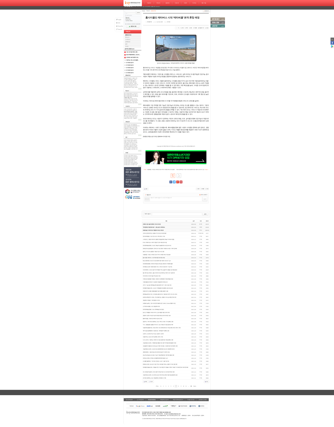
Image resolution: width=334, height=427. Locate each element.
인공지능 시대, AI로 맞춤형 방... (131, 124)
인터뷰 (126, 46)
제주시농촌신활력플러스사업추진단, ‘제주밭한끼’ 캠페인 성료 (156, 330)
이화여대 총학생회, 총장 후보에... (131, 102)
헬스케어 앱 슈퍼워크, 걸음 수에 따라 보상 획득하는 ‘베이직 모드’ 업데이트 (159, 272)
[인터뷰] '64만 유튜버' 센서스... (131, 155)
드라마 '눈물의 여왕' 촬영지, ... (130, 80)
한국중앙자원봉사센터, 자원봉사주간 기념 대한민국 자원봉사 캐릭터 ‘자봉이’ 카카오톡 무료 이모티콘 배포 (165, 367)
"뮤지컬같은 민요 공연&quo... (130, 144)
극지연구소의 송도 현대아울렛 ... (131, 129)
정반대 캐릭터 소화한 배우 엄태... (131, 158)
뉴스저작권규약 (140, 399)
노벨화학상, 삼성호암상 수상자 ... (131, 128)
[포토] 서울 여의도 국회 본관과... (131, 113)
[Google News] (332, 46)
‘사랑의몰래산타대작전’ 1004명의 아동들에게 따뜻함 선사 (155, 282)
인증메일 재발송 (129, 20)
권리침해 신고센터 (203, 399)
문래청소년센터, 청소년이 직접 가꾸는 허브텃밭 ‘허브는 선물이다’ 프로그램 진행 (160, 364)
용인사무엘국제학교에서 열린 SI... (131, 95)
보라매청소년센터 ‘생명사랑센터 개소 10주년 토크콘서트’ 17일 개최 (157, 266)
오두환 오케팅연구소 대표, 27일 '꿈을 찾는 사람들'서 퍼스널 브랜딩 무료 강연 (159, 297)
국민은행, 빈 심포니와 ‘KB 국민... (131, 145)
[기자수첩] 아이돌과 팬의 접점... (131, 117)
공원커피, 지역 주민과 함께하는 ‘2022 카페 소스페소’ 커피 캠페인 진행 (158, 321)
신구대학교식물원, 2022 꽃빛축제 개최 (151, 306)
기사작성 (194, 3)
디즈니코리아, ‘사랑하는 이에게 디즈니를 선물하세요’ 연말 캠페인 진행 (158, 340)
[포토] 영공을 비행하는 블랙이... (131, 140)
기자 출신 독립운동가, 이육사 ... (131, 79)
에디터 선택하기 (204, 194)
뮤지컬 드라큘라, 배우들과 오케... (131, 148)
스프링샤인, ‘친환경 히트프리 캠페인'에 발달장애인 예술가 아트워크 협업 (158, 239)
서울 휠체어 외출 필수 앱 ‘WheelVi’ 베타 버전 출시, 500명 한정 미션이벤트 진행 (160, 346)
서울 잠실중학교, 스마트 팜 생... (131, 101)
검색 (205, 214)
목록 (146, 188)
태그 (207, 381)
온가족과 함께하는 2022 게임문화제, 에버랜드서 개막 (154, 378)
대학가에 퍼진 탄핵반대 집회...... (131, 114)
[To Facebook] (170, 181)
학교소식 (127, 37)
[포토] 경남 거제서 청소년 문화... (131, 142)
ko (332, 39)
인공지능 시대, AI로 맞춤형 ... (132, 60)
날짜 (193, 221)
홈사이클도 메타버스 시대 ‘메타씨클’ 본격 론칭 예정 (154, 257)
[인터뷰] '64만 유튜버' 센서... (132, 57)
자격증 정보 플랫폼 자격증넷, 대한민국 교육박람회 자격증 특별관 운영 (158, 279)
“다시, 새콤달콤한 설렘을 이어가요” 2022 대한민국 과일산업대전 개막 (158, 324)
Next (194, 386)
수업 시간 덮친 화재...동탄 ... (132, 52)
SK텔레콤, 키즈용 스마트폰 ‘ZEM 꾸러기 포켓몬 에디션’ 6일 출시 (157, 254)
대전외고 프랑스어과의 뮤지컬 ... (131, 98)
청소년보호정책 (129, 399)
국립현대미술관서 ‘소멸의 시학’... (131, 78)
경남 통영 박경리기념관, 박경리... (131, 87)
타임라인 (149, 3)
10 (183, 386)
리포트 (185, 3)
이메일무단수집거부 (164, 399)
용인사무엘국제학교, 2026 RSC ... (131, 93)
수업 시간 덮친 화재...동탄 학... (131, 109)
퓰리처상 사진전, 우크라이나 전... (131, 115)
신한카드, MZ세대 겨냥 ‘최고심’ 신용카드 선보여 (153, 333)
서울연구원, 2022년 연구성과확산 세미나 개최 (153, 336)
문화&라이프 (128, 35)
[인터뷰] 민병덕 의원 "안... (130, 160)
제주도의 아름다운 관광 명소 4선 (131, 84)
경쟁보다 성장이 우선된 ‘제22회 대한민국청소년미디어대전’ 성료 (157, 315)
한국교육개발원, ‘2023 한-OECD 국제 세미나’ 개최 (154, 236)
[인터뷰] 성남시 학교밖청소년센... (131, 163)
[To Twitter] (174, 181)
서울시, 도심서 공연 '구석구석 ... (131, 141)
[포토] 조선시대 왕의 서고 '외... (131, 86)
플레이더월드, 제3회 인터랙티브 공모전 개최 (152, 318)
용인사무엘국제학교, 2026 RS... (133, 54)
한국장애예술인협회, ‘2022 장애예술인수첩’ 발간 (153, 309)
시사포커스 (127, 39)
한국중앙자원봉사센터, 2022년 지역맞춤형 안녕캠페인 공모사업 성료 (158, 288)
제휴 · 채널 (204, 3)
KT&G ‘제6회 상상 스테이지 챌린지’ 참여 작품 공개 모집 (155, 242)
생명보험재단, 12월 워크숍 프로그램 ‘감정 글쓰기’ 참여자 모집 (156, 352)
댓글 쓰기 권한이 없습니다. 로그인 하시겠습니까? (161, 197)
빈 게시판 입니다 (130, 62)
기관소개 (177, 3)
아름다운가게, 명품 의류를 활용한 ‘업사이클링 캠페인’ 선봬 (155, 291)
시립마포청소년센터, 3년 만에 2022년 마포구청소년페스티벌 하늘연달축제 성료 (160, 375)
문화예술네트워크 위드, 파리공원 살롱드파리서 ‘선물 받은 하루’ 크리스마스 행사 (160, 294)
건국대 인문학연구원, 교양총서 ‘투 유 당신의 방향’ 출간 (155, 233)
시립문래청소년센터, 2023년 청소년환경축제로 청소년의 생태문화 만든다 (159, 349)
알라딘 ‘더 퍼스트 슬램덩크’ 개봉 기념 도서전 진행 (153, 251)
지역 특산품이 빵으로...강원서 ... (131, 83)
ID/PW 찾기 (128, 19)
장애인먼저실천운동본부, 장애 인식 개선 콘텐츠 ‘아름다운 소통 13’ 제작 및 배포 (160, 248)
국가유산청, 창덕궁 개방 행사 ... (131, 82)
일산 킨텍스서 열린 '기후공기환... (131, 131)
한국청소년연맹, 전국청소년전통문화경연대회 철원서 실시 (155, 358)
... (188, 386)
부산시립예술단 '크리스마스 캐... (131, 149)
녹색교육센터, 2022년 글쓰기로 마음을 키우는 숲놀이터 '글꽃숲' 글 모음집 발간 (160, 269)
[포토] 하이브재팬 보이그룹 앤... (131, 146)
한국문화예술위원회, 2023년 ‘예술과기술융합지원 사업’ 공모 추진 (157, 245)
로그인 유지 (129, 15)
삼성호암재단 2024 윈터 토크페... (131, 132)
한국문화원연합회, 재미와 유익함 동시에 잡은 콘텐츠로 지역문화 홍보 (158, 263)
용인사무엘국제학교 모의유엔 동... (131, 96)
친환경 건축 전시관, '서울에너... (131, 118)
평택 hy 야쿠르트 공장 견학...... (131, 133)
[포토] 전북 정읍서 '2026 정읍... (131, 127)
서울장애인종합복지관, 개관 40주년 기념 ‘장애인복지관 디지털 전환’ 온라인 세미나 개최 (162, 327)
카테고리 (158, 3)
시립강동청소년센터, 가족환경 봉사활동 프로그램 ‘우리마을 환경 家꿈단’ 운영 (159, 343)
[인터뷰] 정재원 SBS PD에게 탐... (131, 157)
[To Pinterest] (181, 181)
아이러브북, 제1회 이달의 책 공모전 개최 (152, 276)
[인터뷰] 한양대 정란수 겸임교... (131, 162)
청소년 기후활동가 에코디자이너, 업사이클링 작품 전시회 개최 (156, 312)
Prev (157, 386)
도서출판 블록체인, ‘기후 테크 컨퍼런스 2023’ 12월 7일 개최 (156, 361)
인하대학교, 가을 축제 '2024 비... (131, 100)
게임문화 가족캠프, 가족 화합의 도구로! (151, 300)
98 (191, 386)
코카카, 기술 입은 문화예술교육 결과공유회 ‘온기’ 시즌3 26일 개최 (157, 285)
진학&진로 (127, 41)
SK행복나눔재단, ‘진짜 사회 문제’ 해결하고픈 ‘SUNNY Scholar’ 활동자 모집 (159, 303)
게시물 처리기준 (190, 399)
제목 (166, 221)
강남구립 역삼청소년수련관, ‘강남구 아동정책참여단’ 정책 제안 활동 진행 (158, 355)
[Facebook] (332, 43)
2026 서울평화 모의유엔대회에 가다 (132, 126)
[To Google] (177, 181)
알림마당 (167, 3)
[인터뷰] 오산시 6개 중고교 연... (131, 164)
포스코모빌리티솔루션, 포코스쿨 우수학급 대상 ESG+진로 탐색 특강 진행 (159, 372)
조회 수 (207, 221)
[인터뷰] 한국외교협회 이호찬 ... (131, 159)
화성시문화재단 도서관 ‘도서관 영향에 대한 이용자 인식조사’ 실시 (157, 260)
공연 (126, 44)
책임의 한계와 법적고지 (178, 399)
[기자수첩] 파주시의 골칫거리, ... (131, 110)
